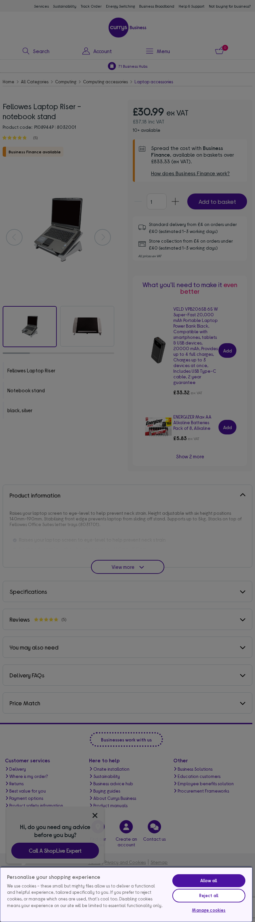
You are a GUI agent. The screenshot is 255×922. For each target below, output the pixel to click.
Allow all (208, 880)
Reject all (208, 895)
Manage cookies (208, 910)
